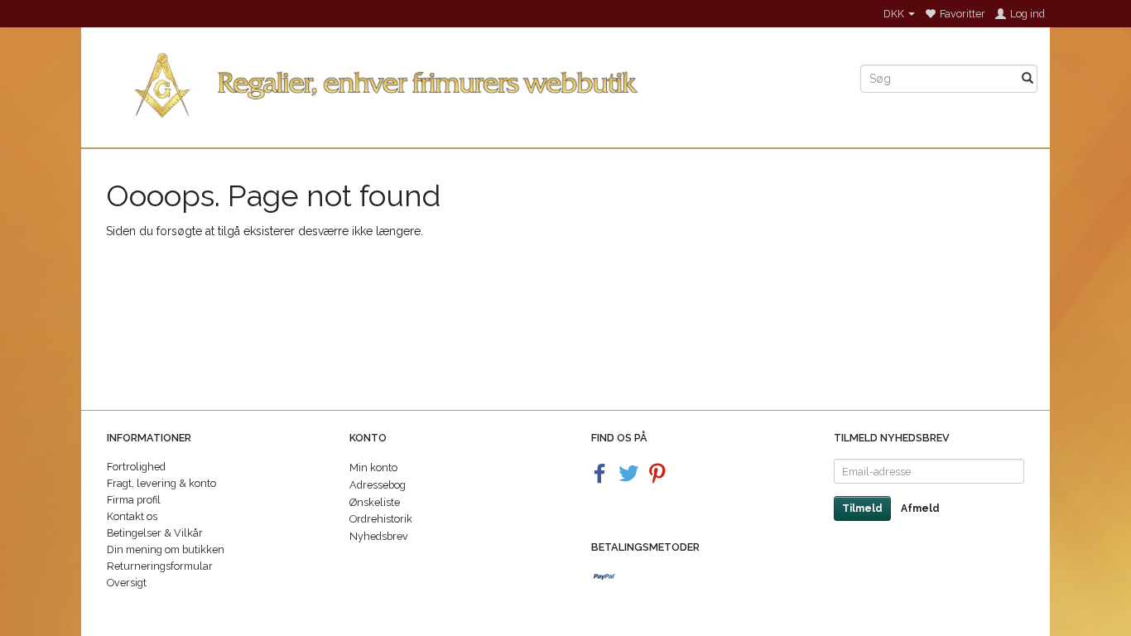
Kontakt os (132, 516)
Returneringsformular (160, 566)
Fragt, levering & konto (161, 483)
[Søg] (1027, 78)
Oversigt (127, 582)
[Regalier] (464, 81)
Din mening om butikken (165, 549)
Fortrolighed (136, 466)
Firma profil (134, 500)
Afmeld (920, 508)
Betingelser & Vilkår (155, 533)
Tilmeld (862, 508)
